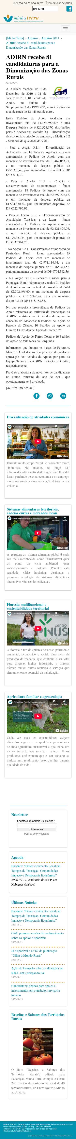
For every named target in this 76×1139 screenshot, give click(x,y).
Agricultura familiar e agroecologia (34, 696)
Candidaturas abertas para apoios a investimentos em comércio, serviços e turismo (35, 990)
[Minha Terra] (15, 38)
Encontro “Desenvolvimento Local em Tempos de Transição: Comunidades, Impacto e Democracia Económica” (35, 870)
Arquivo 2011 (50, 38)
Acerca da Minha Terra (28, 3)
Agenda (17, 857)
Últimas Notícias (24, 902)
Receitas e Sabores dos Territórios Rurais (37, 1016)
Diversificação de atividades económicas (38, 417)
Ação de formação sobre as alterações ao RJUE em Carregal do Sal (37, 970)
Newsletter (19, 814)
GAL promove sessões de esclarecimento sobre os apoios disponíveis (37, 935)
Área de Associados (58, 3)
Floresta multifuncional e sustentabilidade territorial (28, 606)
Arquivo (32, 38)
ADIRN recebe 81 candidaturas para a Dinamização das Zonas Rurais (30, 44)
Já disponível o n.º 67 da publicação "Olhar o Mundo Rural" (34, 953)
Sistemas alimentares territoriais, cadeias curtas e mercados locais (33, 511)
